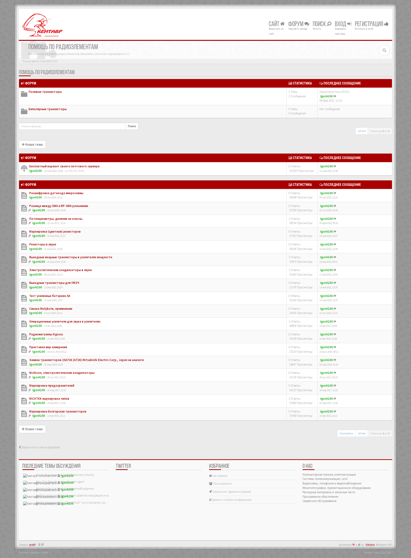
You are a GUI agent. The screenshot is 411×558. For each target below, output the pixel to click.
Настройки (346, 433)
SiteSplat (370, 544)
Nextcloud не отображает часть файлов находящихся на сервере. (78, 495)
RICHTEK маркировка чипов (49, 399)
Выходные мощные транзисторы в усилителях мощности (70, 257)
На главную (219, 476)
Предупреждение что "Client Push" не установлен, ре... (71, 503)
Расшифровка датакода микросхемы (56, 193)
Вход (341, 24)
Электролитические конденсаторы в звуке (60, 270)
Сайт (274, 24)
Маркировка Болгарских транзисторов (57, 411)
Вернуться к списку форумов (40, 447)
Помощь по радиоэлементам (47, 72)
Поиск (320, 24)
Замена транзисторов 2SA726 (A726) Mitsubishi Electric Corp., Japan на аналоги (86, 360)
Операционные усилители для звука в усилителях (64, 321)
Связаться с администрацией (231, 492)
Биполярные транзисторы (48, 109)
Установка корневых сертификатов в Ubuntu (65, 475)
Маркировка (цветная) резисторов (55, 232)
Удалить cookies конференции (231, 500)
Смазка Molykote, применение (50, 309)
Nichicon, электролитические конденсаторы (61, 373)
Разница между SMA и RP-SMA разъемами (58, 206)
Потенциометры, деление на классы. (56, 219)
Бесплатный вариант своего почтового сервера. (64, 166)
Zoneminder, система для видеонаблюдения (65, 489)
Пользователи (222, 484)
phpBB (32, 544)
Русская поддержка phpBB (33, 552)
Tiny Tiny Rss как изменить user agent (60, 482)
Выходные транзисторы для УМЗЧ (54, 283)
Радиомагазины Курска (46, 334)
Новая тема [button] (33, 144)
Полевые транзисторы (45, 92)
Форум (296, 24)
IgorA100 (326, 96)
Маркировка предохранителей (51, 386)
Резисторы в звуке (42, 244)
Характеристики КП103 (334, 92)
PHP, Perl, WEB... (76, 171)
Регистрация (369, 24)
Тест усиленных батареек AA (49, 296)
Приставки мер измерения (48, 347)
